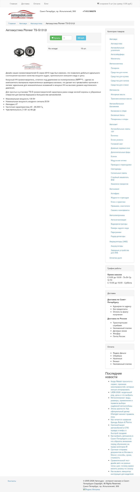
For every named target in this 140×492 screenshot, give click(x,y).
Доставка (25, 3)
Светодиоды (116, 169)
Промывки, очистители (120, 206)
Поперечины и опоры (119, 119)
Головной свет (117, 143)
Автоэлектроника (117, 215)
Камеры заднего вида (120, 228)
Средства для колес (119, 72)
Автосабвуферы (117, 54)
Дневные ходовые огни (120, 148)
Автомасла (114, 89)
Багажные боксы (118, 115)
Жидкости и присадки (120, 197)
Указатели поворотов (119, 184)
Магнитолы (115, 58)
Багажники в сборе (118, 111)
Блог (46, 3)
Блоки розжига (117, 139)
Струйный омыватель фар (120, 178)
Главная (13, 3)
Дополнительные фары (120, 152)
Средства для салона (120, 80)
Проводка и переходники (121, 164)
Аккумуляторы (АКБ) (119, 241)
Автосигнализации (118, 219)
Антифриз (115, 193)
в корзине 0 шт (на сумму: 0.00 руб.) (115, 3)
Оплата (36, 3)
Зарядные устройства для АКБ (120, 251)
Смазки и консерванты (120, 210)
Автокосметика (116, 63)
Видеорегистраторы (119, 224)
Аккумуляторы (117, 246)
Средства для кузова (120, 76)
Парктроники (116, 232)
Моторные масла (118, 94)
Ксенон (114, 156)
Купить (57, 38)
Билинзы (114, 135)
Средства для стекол (120, 84)
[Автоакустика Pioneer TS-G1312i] (24, 51)
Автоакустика (36, 23)
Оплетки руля (116, 257)
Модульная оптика (118, 160)
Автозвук (23, 23)
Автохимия (114, 188)
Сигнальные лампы (119, 173)
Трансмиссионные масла (121, 98)
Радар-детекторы (118, 236)
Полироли (115, 68)
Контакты (12, 480)
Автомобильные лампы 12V (120, 130)
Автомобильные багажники (117, 105)
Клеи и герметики (118, 202)
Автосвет (113, 124)
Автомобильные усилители (117, 48)
